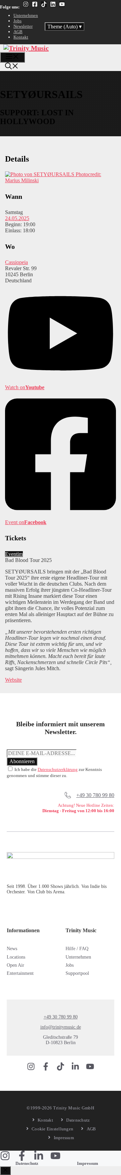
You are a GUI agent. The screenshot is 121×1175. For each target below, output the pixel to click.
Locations (16, 957)
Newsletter (23, 26)
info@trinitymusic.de (60, 1027)
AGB (18, 31)
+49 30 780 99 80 (95, 795)
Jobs (17, 20)
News (12, 948)
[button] (12, 67)
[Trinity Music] (26, 48)
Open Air (15, 965)
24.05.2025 (17, 218)
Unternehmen (25, 15)
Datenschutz (26, 1163)
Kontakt (20, 37)
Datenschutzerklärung (58, 769)
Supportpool (77, 973)
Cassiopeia (16, 262)
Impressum (87, 1163)
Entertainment (20, 973)
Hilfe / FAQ (77, 948)
